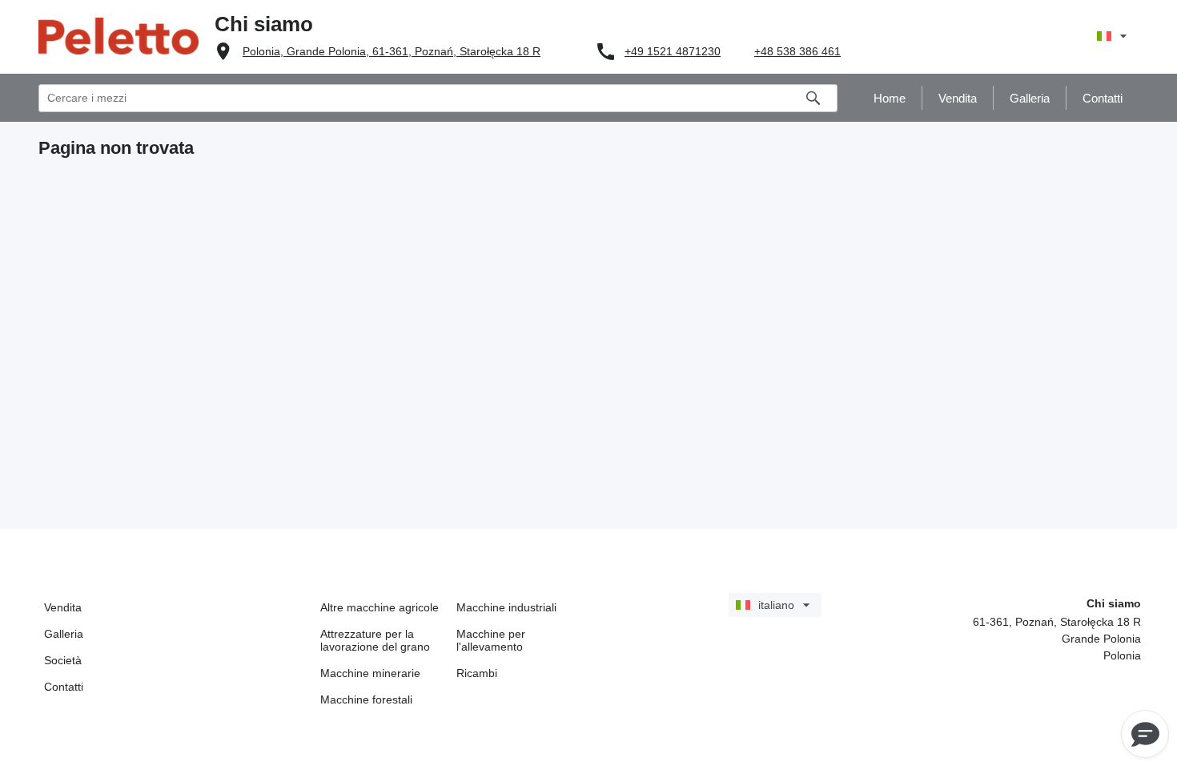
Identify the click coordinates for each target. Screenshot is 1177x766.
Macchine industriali (506, 607)
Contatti (63, 686)
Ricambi (476, 673)
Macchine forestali (366, 699)
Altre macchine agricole (379, 607)
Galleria (63, 633)
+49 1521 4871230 (673, 51)
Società (63, 660)
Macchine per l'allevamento (490, 640)
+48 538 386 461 (797, 51)
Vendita (63, 607)
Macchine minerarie (370, 673)
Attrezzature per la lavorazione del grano (375, 640)
